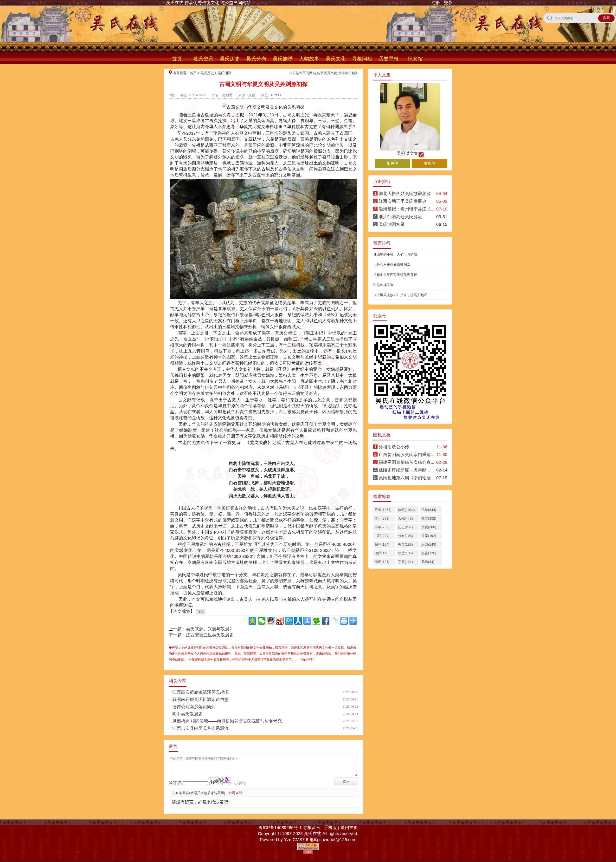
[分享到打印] (344, 621)
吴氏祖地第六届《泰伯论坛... (406, 477)
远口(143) (428, 544)
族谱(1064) (406, 510)
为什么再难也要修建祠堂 (391, 265)
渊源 (201, 612)
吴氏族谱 (283, 58)
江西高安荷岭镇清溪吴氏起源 (200, 692)
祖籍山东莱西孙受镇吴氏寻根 (395, 275)
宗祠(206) (428, 527)
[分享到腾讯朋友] (316, 621)
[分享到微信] (261, 621)
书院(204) (382, 536)
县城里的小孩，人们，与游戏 (395, 254)
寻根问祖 (362, 58)
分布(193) (405, 536)
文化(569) (382, 518)
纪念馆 (415, 58)
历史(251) (405, 527)
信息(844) (428, 510)
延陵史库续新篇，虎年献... (404, 470)
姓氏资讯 (203, 58)
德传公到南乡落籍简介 (194, 706)
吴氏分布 (256, 58)
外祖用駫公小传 (394, 446)
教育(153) (405, 544)
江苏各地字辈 (383, 285)
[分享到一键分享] (307, 621)
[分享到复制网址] (335, 621)
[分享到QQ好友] (271, 621)
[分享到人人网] (298, 621)
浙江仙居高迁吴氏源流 (400, 216)
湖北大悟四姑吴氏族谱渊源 (405, 193)
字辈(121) (405, 562)
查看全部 (235, 793)
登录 (448, 2)
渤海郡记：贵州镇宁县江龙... (406, 209)
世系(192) (428, 536)
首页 (177, 58)
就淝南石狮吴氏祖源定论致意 (200, 699)
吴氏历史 (230, 58)
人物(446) (405, 518)
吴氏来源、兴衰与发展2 (209, 629)
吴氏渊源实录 (392, 224)
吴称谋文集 (407, 153)
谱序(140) (382, 553)
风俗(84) (427, 562)
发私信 (429, 163)
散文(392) (428, 518)
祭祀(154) (382, 544)
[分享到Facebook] (325, 621)
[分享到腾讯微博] (289, 621)
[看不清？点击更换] (220, 780)
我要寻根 (389, 58)
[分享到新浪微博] (280, 621)
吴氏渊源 (224, 73)
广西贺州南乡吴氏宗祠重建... (406, 454)
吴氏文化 (336, 58)
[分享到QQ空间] (252, 621)
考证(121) (382, 562)
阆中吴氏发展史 (187, 714)
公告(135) (428, 553)
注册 (435, 2)
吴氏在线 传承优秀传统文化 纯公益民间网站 (208, 2)
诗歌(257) (382, 527)
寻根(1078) (383, 510)
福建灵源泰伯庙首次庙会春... (406, 462)
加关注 (392, 163)
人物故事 (309, 58)
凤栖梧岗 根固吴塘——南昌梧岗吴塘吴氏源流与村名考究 (227, 721)
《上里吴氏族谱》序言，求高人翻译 (400, 295)
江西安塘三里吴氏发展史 (210, 635)
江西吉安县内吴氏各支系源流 (200, 728)
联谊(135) (405, 553)
